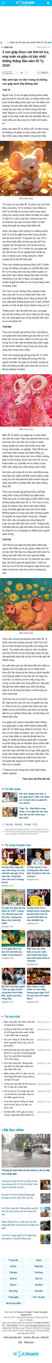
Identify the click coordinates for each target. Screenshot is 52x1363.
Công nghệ (13, 1297)
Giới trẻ (38, 1279)
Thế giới (13, 1272)
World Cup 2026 (13, 1303)
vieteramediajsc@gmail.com (37, 1325)
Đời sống (13, 1291)
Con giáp (27, 824)
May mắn (18, 824)
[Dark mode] (48, 3)
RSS (20, 1342)
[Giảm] (16, 73)
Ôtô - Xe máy (39, 1297)
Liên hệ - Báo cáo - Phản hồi (36, 1337)
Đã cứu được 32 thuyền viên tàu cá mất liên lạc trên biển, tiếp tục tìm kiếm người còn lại (27, 1094)
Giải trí (13, 1285)
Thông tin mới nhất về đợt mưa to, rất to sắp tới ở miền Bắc (27, 1085)
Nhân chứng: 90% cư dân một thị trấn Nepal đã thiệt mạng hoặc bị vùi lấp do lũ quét (27, 1076)
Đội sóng (9, 824)
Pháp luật (38, 1266)
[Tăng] (26, 73)
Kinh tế (13, 1279)
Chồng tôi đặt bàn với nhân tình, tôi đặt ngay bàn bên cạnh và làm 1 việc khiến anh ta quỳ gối (27, 1032)
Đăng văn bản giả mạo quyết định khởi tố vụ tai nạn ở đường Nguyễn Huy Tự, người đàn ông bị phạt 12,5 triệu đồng (27, 1054)
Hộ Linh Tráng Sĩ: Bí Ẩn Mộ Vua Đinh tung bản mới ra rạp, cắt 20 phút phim (27, 1042)
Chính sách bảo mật (12, 1337)
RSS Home (29, 1342)
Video (38, 1260)
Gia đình (39, 1285)
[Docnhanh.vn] (26, 1355)
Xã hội (13, 1266)
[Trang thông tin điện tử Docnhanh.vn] (25, 3)
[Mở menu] (3, 3)
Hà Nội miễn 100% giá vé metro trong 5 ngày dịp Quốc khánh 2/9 (27, 1113)
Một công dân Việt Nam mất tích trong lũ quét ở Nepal (27, 1023)
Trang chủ (13, 1260)
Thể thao (39, 1272)
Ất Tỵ (35, 824)
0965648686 (12, 1325)
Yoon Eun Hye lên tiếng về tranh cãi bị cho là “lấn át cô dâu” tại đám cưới (27, 1104)
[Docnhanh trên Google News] (7, 72)
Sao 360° (39, 1291)
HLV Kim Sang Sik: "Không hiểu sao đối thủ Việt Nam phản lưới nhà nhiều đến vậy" (27, 1066)
